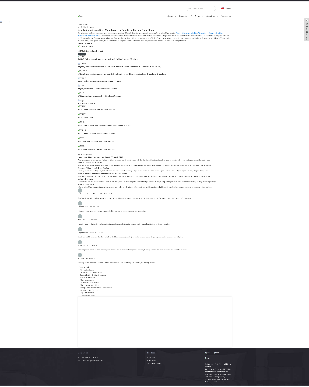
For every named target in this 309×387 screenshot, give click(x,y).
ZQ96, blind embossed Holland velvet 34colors (96, 149)
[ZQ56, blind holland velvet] (86, 46)
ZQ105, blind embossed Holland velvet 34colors (97, 109)
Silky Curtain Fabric (87, 270)
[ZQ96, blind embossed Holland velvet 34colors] (81, 146)
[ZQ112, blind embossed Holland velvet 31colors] (82, 130)
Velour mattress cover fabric (89, 285)
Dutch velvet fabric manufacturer (91, 272)
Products (183, 16)
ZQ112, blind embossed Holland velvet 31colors (96, 133)
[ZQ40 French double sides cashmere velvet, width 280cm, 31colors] (81, 122)
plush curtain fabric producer (214, 377)
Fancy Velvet (151, 360)
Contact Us (226, 16)
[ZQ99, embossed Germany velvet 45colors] (81, 85)
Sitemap (218, 369)
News (197, 16)
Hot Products (209, 369)
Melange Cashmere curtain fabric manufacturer (96, 288)
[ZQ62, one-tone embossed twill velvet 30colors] (81, 93)
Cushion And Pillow (154, 363)
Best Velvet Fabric (94, 36)
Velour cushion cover (87, 280)
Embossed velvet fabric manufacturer (217, 379)
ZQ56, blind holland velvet (90, 51)
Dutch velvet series (85, 179)
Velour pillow (203, 33)
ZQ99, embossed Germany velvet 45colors (97, 88)
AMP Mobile (226, 369)
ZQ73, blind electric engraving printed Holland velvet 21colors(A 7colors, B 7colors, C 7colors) (122, 74)
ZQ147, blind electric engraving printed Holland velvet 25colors (107, 59)
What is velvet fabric (86, 184)
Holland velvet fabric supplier (215, 382)
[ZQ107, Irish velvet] (82, 114)
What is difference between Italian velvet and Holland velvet (102, 173)
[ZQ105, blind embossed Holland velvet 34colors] (82, 106)
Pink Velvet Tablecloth (87, 277)
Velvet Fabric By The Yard (89, 290)
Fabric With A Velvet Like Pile (186, 33)
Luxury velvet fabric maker (89, 283)
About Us (210, 16)
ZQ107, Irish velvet (85, 117)
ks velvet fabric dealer (87, 295)
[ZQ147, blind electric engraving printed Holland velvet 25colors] (82, 56)
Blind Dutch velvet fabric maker (220, 374)
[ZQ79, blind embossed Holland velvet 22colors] (82, 78)
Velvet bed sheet (210, 372)
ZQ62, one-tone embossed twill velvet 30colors (99, 96)
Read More (82, 54)
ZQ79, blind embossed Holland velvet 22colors (99, 81)
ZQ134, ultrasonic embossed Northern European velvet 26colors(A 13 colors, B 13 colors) (119, 66)
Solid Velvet (151, 357)
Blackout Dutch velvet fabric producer (93, 275)
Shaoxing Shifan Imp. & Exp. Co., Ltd (93, 168)
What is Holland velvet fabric (90, 163)
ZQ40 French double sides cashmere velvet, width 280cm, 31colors (104, 125)
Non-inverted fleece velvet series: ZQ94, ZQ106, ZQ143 (100, 157)
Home (170, 16)
